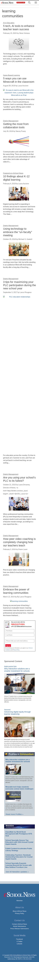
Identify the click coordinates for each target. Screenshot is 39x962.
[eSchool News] (7, 2)
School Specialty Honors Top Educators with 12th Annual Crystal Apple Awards (19, 842)
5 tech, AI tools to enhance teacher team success (18, 27)
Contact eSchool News (19, 924)
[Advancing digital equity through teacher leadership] (19, 736)
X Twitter (19, 941)
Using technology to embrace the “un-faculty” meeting (17, 232)
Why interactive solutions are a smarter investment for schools (17, 760)
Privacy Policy (16, 649)
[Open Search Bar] (29, 2)
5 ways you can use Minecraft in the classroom (18, 80)
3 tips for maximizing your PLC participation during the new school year (19, 285)
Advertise (19, 900)
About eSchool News (19, 911)
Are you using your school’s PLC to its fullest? (19, 479)
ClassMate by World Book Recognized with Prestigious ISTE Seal (18, 834)
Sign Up (8, 646)
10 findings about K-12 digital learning (16, 178)
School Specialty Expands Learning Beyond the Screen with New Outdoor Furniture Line (18, 865)
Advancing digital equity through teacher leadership (17, 713)
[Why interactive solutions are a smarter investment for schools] (19, 693)
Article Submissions (19, 926)
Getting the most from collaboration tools (16, 125)
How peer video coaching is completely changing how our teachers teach (19, 542)
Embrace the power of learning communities (16, 591)
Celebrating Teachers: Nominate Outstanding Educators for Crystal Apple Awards (18, 857)
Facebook (19, 939)
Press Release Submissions (19, 928)
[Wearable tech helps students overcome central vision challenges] (13, 801)
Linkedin (19, 944)
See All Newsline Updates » (17, 872)
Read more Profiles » (14, 814)
